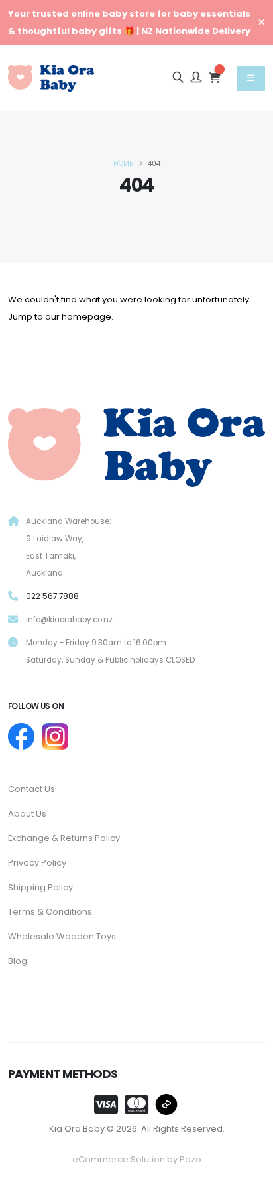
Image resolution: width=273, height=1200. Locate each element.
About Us (27, 813)
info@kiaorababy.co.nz (69, 619)
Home (123, 163)
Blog (17, 961)
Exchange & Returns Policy (64, 838)
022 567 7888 (52, 596)
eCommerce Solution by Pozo (136, 1159)
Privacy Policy (37, 862)
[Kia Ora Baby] (136, 444)
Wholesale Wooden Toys (62, 936)
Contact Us (31, 789)
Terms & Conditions (50, 911)
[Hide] (261, 22)
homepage (86, 316)
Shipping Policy (40, 887)
